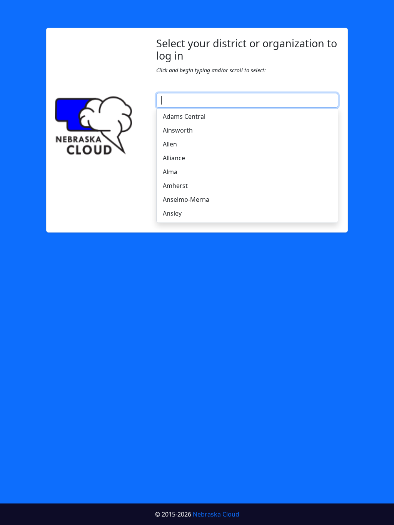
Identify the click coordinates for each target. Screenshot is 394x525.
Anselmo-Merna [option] (186, 199)
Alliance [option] (174, 158)
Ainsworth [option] (178, 130)
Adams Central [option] (184, 116)
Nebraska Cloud (216, 514)
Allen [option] (170, 144)
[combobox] (247, 100)
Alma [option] (170, 172)
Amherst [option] (175, 185)
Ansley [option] (172, 213)
